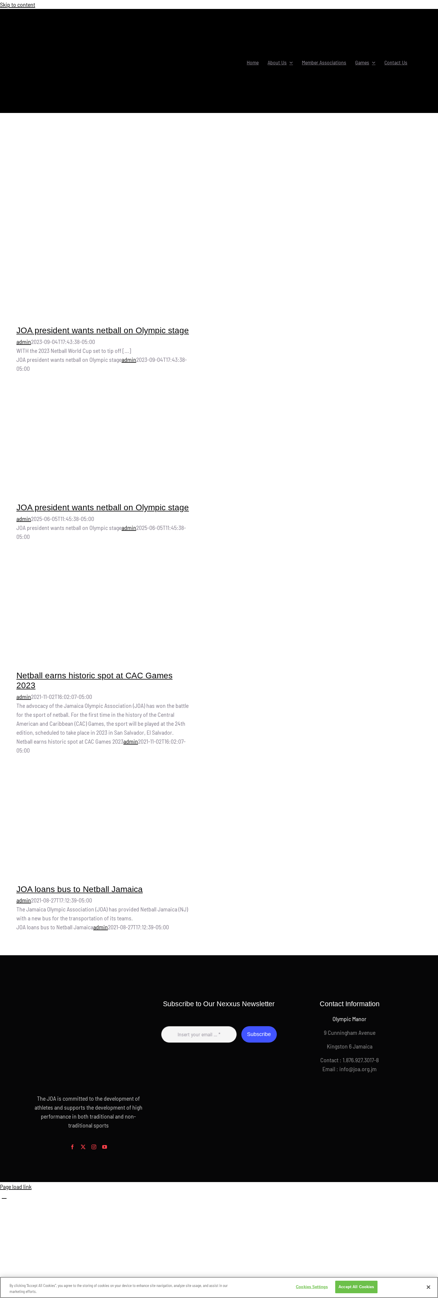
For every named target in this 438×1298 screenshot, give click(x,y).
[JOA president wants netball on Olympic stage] (105, 231)
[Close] (428, 1287)
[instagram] (93, 1147)
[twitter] (83, 1147)
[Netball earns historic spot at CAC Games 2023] (105, 610)
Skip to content (17, 4)
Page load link (16, 1186)
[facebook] (72, 1147)
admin (23, 341)
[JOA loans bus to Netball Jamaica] (105, 824)
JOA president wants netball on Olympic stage (102, 330)
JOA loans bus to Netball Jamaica (79, 889)
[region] (219, 1287)
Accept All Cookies (356, 1287)
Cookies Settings (312, 1287)
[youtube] (104, 1147)
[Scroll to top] (4, 1195)
